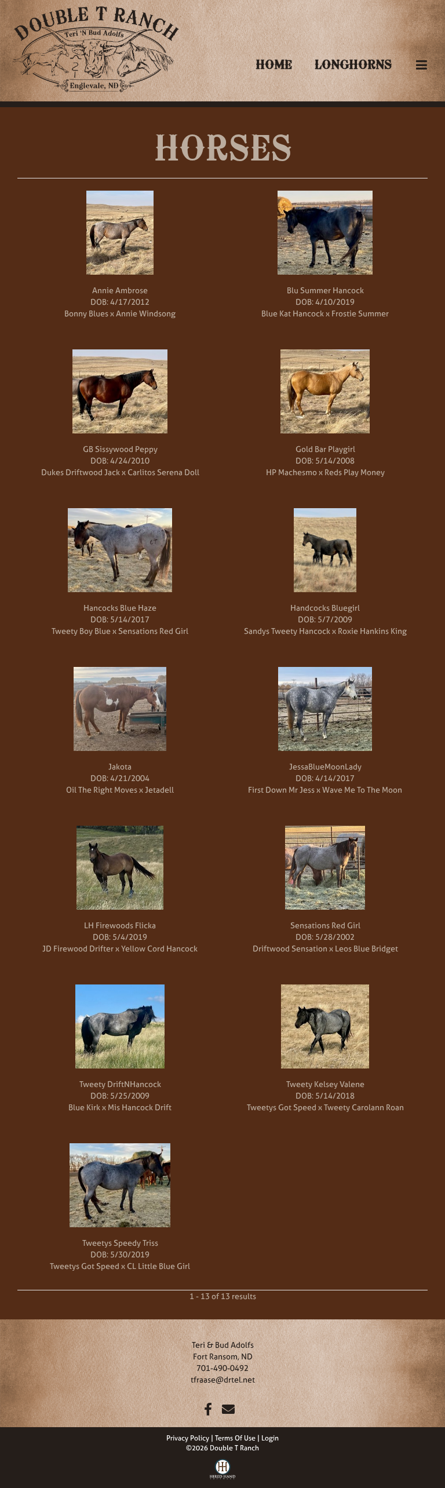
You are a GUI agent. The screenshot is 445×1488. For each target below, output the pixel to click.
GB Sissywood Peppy (120, 448)
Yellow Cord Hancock (159, 948)
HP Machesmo (291, 471)
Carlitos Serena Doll (163, 471)
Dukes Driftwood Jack (80, 471)
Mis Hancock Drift (140, 1107)
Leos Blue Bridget (366, 948)
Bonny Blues (86, 313)
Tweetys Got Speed (281, 1107)
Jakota (120, 766)
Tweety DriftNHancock (120, 1083)
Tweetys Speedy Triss (120, 1242)
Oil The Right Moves (101, 789)
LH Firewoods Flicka (120, 925)
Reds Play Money (354, 471)
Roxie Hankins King (372, 630)
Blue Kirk (84, 1107)
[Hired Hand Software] (223, 1467)
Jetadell (159, 789)
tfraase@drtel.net (223, 1379)
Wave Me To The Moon (362, 789)
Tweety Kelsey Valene (325, 1083)
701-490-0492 (222, 1367)
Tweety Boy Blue (81, 630)
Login (270, 1438)
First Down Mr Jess (281, 789)
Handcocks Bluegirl (325, 607)
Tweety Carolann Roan (364, 1107)
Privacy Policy (187, 1438)
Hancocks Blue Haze (119, 607)
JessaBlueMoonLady (325, 766)
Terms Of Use (235, 1438)
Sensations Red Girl (153, 630)
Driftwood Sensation (290, 948)
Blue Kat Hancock (292, 313)
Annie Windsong (146, 313)
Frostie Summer (360, 313)
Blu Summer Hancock (325, 290)
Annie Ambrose (120, 290)
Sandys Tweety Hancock (287, 630)
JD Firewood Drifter (78, 948)
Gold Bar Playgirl (325, 448)
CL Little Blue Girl (158, 1265)
